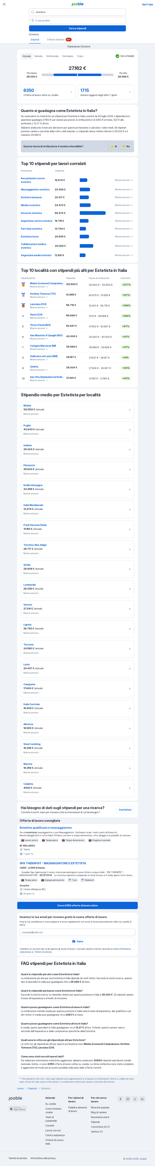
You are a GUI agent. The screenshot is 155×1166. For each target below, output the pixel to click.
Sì (113, 146)
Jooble (143, 1158)
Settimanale (52, 56)
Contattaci (125, 809)
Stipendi (95, 1121)
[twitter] (135, 1099)
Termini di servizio (43, 952)
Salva (80, 941)
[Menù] (4, 4)
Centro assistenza (55, 1135)
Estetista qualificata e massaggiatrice (46, 827)
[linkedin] (142, 1099)
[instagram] (128, 1099)
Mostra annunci (122, 180)
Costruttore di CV (100, 1126)
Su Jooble (50, 1103)
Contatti (49, 1125)
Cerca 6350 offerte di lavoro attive (77, 905)
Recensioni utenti (100, 1117)
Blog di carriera (99, 1112)
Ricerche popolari (100, 1107)
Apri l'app (147, 4)
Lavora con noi (53, 1130)
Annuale (27, 56)
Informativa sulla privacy (43, 1158)
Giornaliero (67, 56)
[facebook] (120, 1099)
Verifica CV (97, 1131)
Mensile (39, 56)
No (126, 146)
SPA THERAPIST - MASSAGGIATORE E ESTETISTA (53, 863)
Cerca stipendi (77, 28)
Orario (80, 56)
